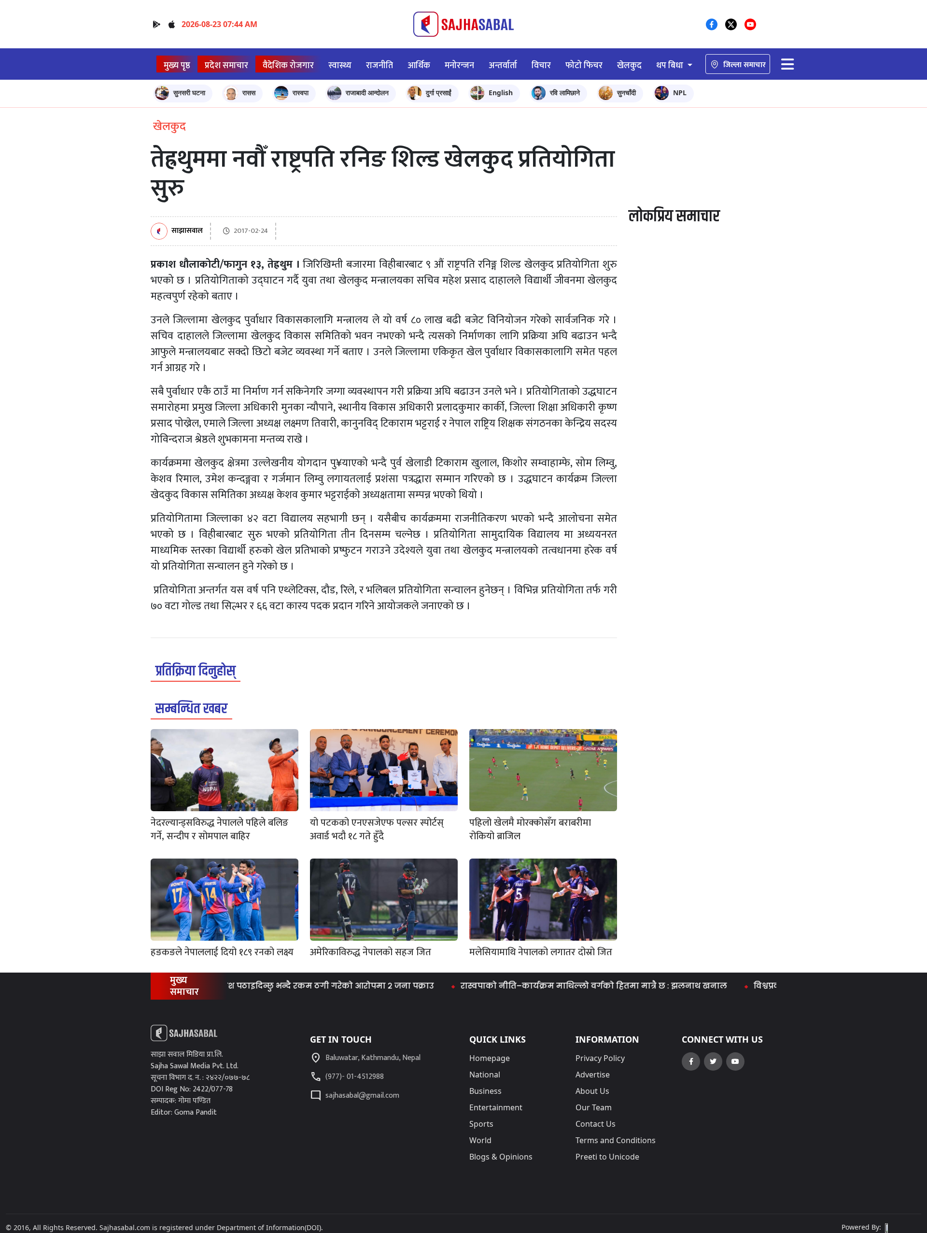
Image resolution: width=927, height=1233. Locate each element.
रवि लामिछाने (565, 92)
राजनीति (379, 65)
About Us (592, 1091)
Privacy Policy (600, 1058)
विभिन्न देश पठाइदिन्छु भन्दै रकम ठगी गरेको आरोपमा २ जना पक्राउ (284, 985)
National (484, 1074)
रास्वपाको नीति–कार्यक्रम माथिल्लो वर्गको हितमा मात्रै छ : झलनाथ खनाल (564, 985)
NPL (680, 92)
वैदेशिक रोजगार (288, 65)
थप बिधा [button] (670, 65)
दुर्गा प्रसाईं (438, 92)
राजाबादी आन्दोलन (367, 92)
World (480, 1140)
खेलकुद (629, 65)
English (501, 92)
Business (485, 1091)
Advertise (593, 1074)
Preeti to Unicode (607, 1156)
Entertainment (495, 1107)
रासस (248, 92)
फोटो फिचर (584, 65)
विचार (541, 65)
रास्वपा (301, 92)
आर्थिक (418, 65)
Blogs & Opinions (501, 1156)
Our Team (594, 1107)
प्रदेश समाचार (226, 65)
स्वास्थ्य (339, 65)
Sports (481, 1123)
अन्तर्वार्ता (503, 65)
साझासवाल (187, 231)
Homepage (489, 1058)
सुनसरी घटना (189, 92)
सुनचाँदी (626, 92)
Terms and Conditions (616, 1140)
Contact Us (596, 1123)
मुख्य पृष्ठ (177, 65)
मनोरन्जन (459, 65)
